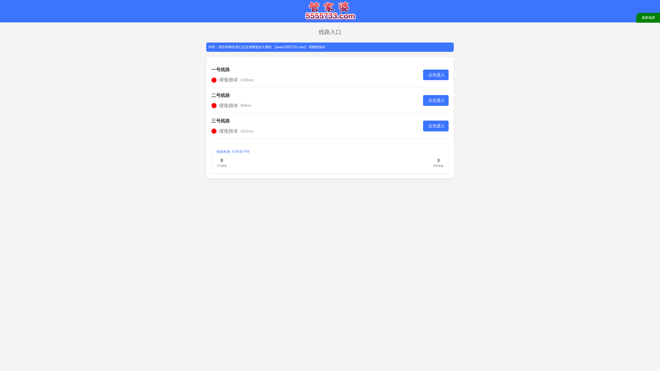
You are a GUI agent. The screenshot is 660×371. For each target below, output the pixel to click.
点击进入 (436, 75)
